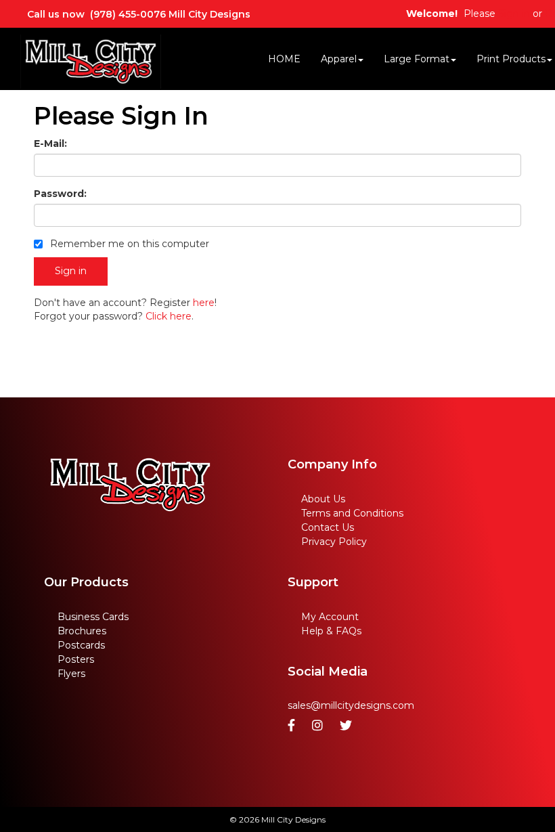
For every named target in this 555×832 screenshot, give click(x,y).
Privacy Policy (334, 541)
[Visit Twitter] (347, 725)
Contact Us (327, 527)
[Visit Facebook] (293, 725)
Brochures (82, 631)
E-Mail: (50, 143)
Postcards (81, 645)
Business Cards (93, 617)
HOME (284, 59)
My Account (330, 617)
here (204, 303)
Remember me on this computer (128, 244)
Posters (76, 659)
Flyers (71, 673)
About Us (323, 499)
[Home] (130, 485)
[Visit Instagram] (319, 725)
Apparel (339, 59)
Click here (169, 316)
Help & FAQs (331, 631)
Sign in (514, 13)
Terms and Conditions (352, 513)
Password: (60, 194)
